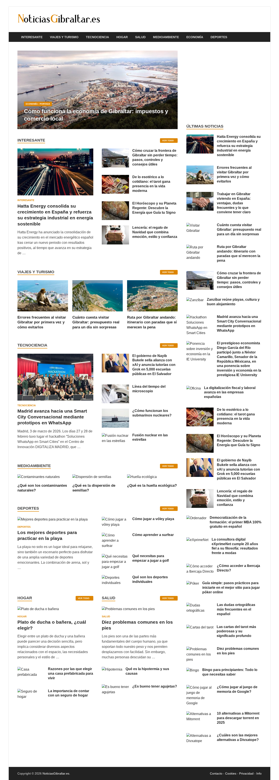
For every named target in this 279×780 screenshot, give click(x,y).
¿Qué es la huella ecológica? (152, 485)
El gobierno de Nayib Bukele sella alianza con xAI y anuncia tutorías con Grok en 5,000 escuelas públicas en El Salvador (153, 365)
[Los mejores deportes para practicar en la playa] (52, 519)
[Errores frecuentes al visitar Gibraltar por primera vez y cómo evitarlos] (42, 295)
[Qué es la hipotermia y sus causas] (112, 669)
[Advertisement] (224, 82)
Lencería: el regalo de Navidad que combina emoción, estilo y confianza (154, 232)
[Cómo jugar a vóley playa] (115, 519)
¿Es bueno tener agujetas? (154, 686)
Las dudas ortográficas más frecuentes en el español (236, 609)
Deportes (219, 37)
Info (259, 773)
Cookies (230, 773)
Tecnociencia (97, 37)
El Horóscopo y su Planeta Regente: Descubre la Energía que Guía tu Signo (154, 207)
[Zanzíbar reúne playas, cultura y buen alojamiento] (195, 300)
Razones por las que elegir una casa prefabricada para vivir (70, 673)
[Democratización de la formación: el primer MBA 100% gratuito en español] (196, 518)
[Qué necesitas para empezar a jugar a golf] (115, 556)
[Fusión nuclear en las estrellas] (115, 435)
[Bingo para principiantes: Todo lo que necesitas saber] (192, 670)
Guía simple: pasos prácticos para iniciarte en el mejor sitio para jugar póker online (231, 587)
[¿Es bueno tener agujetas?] (115, 687)
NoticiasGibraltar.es (56, 773)
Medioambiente (166, 37)
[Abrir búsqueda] (259, 37)
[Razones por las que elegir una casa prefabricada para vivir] (31, 669)
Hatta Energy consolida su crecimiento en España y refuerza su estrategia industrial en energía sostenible (239, 146)
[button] (170, 90)
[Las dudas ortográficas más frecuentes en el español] (200, 605)
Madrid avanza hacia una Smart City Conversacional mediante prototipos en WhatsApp (52, 416)
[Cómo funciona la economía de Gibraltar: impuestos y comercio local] (97, 90)
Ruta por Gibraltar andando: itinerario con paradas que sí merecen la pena (152, 322)
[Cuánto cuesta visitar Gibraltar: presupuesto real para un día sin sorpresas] (97, 295)
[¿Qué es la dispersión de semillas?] (91, 476)
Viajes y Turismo (64, 37)
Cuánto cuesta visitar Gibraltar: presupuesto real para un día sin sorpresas (95, 322)
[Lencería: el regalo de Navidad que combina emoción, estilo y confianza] (115, 228)
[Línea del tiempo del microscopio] (115, 387)
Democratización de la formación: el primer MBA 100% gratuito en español (235, 522)
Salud (140, 37)
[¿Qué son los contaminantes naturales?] (38, 476)
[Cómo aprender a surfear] (115, 535)
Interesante (32, 37)
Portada (45, 104)
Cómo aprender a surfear (153, 535)
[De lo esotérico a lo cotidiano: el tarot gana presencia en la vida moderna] (115, 177)
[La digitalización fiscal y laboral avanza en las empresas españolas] (193, 388)
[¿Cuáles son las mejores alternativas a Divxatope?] (200, 735)
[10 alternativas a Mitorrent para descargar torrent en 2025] (200, 714)
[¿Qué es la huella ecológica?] (142, 476)
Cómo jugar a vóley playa (153, 519)
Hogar (122, 37)
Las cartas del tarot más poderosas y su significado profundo (236, 631)
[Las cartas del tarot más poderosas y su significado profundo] (199, 627)
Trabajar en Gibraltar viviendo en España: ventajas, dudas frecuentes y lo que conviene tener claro (234, 203)
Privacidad (246, 773)
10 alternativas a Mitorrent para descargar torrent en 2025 (238, 718)
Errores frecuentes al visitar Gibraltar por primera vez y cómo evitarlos (41, 322)
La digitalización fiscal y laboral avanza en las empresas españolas (229, 392)
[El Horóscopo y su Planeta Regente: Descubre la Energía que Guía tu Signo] (115, 204)
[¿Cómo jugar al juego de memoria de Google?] (200, 687)
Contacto (216, 773)
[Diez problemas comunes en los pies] (128, 610)
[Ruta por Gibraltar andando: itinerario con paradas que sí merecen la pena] (152, 295)
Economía (194, 37)
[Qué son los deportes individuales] (115, 577)
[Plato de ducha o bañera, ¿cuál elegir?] (38, 610)
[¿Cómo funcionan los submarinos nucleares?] (115, 411)
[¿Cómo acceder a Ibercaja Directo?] (200, 566)
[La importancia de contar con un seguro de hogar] (31, 691)
